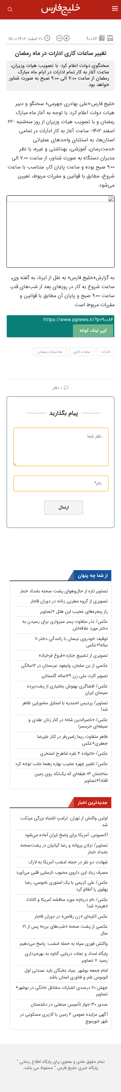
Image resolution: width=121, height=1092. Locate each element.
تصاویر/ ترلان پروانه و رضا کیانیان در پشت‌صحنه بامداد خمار (64, 849)
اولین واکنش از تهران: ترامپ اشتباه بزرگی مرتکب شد (64, 821)
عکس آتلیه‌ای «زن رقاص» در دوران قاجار (71, 916)
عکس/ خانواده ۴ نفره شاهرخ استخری (74, 753)
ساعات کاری (81, 352)
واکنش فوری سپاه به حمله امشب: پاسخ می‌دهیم (64, 943)
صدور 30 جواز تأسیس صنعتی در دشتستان (69, 1004)
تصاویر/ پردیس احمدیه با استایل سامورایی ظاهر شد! (65, 706)
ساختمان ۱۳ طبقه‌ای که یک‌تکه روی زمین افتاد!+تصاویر (71, 777)
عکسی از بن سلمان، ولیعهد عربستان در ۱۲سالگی (64, 665)
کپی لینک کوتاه (93, 330)
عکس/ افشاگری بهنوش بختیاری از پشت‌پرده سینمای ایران (67, 690)
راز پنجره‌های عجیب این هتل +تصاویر (74, 611)
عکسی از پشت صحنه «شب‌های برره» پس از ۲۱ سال (65, 930)
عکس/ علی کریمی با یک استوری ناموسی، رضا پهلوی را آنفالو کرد (66, 886)
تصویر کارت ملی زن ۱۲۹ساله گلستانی (74, 675)
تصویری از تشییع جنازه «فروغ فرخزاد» (73, 655)
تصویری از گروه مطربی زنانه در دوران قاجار (69, 601)
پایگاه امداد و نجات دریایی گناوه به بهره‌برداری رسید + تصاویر (66, 957)
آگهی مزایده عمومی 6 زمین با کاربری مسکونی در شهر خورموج (64, 1018)
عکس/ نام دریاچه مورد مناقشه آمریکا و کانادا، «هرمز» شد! (67, 903)
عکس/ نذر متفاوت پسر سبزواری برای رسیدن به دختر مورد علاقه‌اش (65, 625)
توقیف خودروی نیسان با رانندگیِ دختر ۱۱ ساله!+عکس (71, 642)
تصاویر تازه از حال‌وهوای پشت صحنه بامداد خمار (64, 591)
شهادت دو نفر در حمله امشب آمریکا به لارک (68, 862)
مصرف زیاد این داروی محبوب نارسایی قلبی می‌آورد (62, 872)
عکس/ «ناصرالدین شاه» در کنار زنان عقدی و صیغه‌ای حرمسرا (68, 723)
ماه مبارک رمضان (50, 352)
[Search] (10, 10)
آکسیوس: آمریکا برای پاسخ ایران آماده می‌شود (66, 834)
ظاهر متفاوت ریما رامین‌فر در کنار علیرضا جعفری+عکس (72, 740)
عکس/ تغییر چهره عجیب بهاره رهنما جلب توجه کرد (61, 763)
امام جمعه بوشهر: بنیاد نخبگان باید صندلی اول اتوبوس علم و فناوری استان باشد (66, 974)
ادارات (105, 352)
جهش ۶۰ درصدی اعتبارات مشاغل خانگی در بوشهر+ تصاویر (61, 991)
